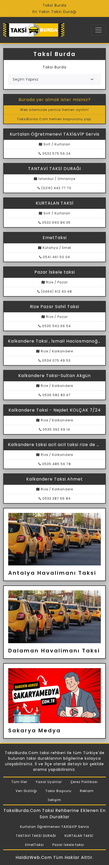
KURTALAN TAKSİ (79, 835)
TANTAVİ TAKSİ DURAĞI (36, 835)
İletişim (54, 800)
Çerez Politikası (84, 782)
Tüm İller (19, 782)
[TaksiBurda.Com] (33, 30)
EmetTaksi (34, 844)
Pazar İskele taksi (68, 844)
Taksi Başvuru (58, 791)
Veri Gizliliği (26, 791)
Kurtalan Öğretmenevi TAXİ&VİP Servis (54, 826)
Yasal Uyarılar (49, 782)
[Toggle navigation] (98, 30)
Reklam (87, 791)
